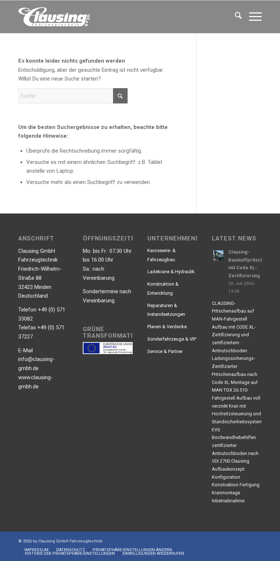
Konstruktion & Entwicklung (163, 288)
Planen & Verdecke (167, 326)
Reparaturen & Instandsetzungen (166, 310)
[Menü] (252, 16)
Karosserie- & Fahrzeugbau (161, 255)
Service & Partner (165, 351)
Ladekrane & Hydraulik (171, 271)
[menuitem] (235, 16)
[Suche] (235, 16)
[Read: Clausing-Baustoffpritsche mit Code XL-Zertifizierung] (218, 255)
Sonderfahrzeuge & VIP (171, 339)
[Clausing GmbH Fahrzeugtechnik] (54, 16)
